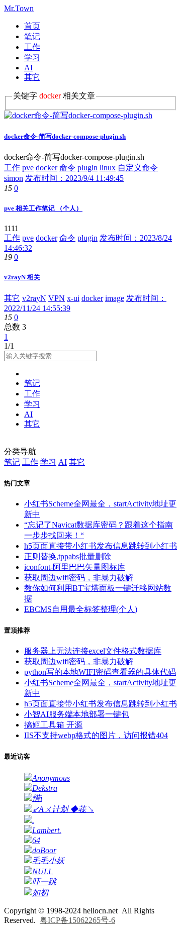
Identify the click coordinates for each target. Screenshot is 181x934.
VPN (56, 298)
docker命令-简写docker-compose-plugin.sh (65, 136)
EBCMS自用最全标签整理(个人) (80, 609)
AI (28, 67)
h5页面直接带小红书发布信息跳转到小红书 (100, 546)
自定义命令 (138, 167)
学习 (32, 57)
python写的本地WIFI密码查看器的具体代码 (100, 672)
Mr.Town (19, 8)
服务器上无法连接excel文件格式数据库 (92, 651)
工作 (32, 47)
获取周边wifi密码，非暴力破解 (78, 577)
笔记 (32, 36)
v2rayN (34, 298)
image (114, 298)
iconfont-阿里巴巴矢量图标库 (74, 567)
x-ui (73, 298)
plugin (87, 167)
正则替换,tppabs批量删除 (67, 556)
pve (28, 167)
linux (108, 167)
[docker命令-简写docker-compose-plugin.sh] (78, 115)
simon (13, 178)
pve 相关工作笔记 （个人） (43, 208)
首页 (32, 26)
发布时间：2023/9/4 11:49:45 (74, 178)
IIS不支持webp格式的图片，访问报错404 (96, 735)
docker (46, 167)
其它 (32, 77)
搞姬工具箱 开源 (53, 724)
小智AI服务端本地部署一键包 (76, 714)
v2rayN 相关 (22, 277)
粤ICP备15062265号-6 (77, 920)
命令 (67, 167)
